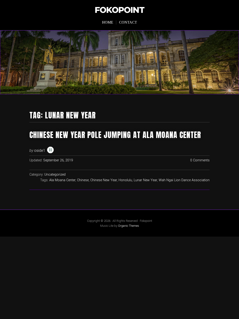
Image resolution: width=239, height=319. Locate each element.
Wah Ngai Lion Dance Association (184, 180)
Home (107, 22)
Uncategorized (55, 175)
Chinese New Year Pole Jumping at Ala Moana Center (115, 135)
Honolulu (125, 180)
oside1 (39, 150)
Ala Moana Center (62, 180)
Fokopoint (119, 10)
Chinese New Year (103, 180)
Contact (128, 22)
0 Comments (200, 160)
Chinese (83, 180)
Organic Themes (128, 225)
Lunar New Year (145, 180)
